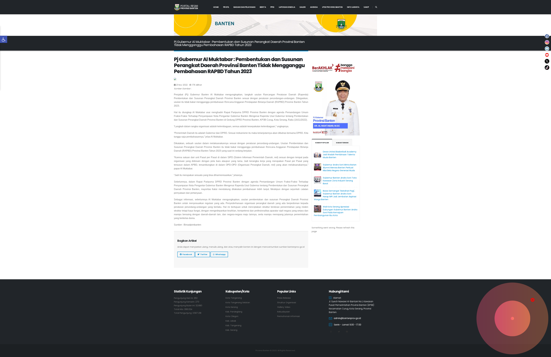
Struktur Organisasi (286, 302)
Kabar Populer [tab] (322, 143)
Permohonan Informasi (288, 316)
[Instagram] (331, 332)
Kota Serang (232, 307)
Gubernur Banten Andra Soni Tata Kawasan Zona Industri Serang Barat (340, 180)
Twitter (203, 254)
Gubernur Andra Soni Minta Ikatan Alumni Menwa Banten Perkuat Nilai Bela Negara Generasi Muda (339, 167)
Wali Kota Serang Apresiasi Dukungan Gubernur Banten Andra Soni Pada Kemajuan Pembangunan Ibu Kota (335, 211)
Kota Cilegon (232, 316)
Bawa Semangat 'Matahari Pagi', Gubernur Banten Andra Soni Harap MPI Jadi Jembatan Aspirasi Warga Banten (335, 195)
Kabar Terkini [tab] (342, 143)
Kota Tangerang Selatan (238, 302)
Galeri (302, 7)
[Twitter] (339, 332)
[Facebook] (347, 332)
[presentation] (181, 25)
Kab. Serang (231, 330)
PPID (272, 7)
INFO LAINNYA (353, 7)
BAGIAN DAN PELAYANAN (244, 7)
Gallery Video (283, 307)
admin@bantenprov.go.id (347, 318)
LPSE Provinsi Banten (332, 7)
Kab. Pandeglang (234, 311)
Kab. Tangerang (233, 325)
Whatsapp (220, 254)
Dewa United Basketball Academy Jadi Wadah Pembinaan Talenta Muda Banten (339, 154)
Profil (226, 7)
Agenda (314, 7)
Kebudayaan (283, 311)
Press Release (284, 297)
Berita (263, 7)
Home (216, 7)
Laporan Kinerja (287, 7)
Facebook (187, 254)
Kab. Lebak (231, 320)
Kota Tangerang (234, 297)
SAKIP (366, 7)
